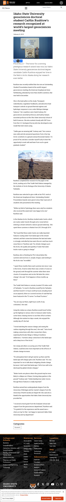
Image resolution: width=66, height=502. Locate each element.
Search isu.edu (54, 455)
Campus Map (28, 448)
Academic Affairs (39, 465)
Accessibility (28, 441)
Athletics (36, 467)
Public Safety (38, 448)
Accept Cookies (46, 498)
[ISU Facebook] (38, 484)
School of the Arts (8, 457)
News (25, 467)
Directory (26, 451)
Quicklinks (48, 3)
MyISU (26, 464)
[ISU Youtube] (52, 484)
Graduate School (8, 445)
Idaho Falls (53, 443)
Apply (28, 3)
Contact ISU (53, 457)
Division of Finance (40, 470)
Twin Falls (53, 446)
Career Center (38, 441)
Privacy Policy (24, 495)
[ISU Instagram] (48, 484)
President (37, 462)
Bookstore (27, 446)
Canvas (26, 462)
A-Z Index (27, 443)
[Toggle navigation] (26, 8)
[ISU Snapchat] (57, 484)
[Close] (63, 492)
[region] (33, 495)
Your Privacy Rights (7, 498)
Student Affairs (38, 473)
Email (25, 454)
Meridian (52, 441)
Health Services (39, 443)
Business (6, 443)
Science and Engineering (10, 465)
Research (17, 427)
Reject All (58, 498)
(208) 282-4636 (54, 460)
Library (26, 459)
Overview (37, 459)
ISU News (6, 8)
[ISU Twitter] (43, 484)
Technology (6, 467)
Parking (36, 446)
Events (26, 456)
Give (38, 3)
